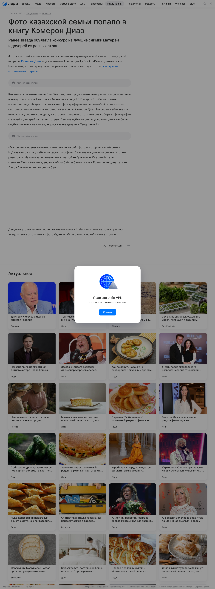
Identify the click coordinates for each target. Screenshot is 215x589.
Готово (107, 312)
